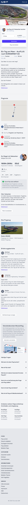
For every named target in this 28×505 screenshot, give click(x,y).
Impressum (4, 488)
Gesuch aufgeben (6, 441)
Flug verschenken (14, 44)
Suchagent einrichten (7, 443)
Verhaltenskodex (5, 473)
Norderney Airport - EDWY (18, 138)
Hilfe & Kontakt (5, 484)
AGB (2, 491)
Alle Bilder (23, 22)
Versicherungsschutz (6, 468)
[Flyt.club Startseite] (4, 2)
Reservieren (14, 41)
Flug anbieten (4, 446)
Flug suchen (4, 439)
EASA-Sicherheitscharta (7, 470)
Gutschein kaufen (6, 454)
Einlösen (3, 457)
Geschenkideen (5, 459)
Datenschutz (4, 493)
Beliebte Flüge (5, 448)
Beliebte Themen (5, 475)
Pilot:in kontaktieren (7, 210)
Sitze (3, 33)
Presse (3, 486)
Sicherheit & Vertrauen (7, 466)
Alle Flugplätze (5, 477)
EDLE (17, 163)
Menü (25, 2)
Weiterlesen (4, 88)
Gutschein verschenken (9, 340)
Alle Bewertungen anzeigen (8, 315)
